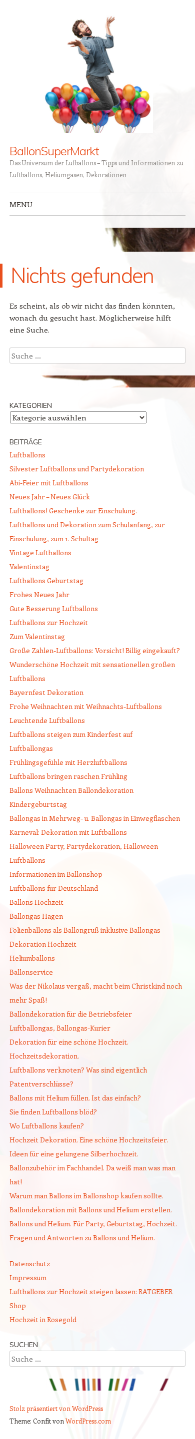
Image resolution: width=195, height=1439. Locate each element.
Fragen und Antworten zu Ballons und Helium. (82, 1237)
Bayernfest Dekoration (47, 692)
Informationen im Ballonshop (56, 874)
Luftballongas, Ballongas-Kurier (60, 1028)
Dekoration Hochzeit (43, 944)
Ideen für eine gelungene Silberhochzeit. (74, 1153)
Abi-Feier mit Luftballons (49, 482)
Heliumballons (32, 958)
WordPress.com (88, 1421)
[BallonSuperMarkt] (97, 72)
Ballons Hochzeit (37, 902)
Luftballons (28, 454)
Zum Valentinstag (37, 636)
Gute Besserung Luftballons (54, 608)
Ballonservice (31, 972)
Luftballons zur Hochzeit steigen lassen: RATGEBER (91, 1291)
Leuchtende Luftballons (47, 720)
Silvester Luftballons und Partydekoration (77, 468)
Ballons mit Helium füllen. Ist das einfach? (75, 1097)
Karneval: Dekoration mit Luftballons (68, 832)
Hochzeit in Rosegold (43, 1319)
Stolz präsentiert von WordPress (56, 1408)
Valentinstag (30, 566)
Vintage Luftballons (41, 552)
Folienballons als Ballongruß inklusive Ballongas (85, 930)
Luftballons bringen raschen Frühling (69, 776)
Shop (18, 1305)
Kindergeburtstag (38, 804)
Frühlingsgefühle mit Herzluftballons (69, 762)
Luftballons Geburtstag (47, 580)
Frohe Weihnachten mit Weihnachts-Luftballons (86, 706)
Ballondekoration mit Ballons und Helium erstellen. (91, 1209)
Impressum (28, 1277)
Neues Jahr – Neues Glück (50, 496)
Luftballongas (31, 748)
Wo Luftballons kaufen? (47, 1125)
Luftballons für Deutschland (54, 888)
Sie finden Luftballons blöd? (53, 1111)
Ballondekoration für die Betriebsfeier (71, 1014)
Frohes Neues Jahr (40, 594)
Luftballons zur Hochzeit (49, 622)
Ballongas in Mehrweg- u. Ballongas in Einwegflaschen (95, 818)
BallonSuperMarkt (54, 150)
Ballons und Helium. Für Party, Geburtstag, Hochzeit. (93, 1223)
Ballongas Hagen (36, 916)
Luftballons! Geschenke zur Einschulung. (73, 510)
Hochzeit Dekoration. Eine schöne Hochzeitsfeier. (89, 1139)
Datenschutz (30, 1263)
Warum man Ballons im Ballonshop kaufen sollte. (87, 1195)
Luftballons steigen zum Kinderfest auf (71, 734)
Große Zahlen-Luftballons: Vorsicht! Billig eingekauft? (95, 650)
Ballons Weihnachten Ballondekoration (72, 790)
